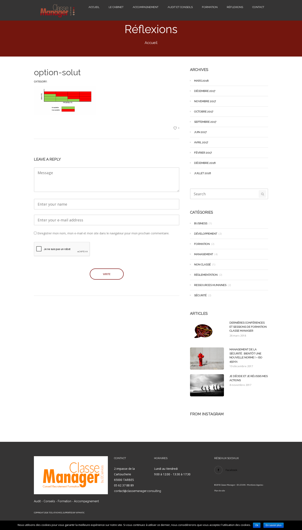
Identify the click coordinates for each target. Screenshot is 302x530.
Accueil (94, 7)
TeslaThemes (55, 513)
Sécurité (200, 295)
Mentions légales (255, 485)
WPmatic (80, 513)
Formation (210, 7)
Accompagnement (145, 7)
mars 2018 (201, 80)
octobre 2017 (203, 111)
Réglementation (206, 274)
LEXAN (242, 485)
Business (200, 223)
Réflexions (235, 7)
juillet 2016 (202, 173)
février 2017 (203, 152)
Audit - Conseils (44, 501)
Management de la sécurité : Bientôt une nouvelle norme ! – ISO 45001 (245, 355)
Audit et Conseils (180, 7)
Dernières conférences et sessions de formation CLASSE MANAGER (248, 326)
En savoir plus (273, 525)
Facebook (231, 470)
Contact (258, 7)
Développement (205, 233)
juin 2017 (200, 132)
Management (203, 254)
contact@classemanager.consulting (137, 491)
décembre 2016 (205, 162)
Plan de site (219, 491)
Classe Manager (228, 485)
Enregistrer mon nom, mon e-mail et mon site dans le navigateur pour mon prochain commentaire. (103, 233)
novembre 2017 (205, 101)
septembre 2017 (205, 121)
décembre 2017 (204, 91)
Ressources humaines (210, 285)
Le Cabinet (116, 7)
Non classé (202, 264)
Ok (256, 525)
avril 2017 (201, 142)
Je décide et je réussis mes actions (248, 378)
